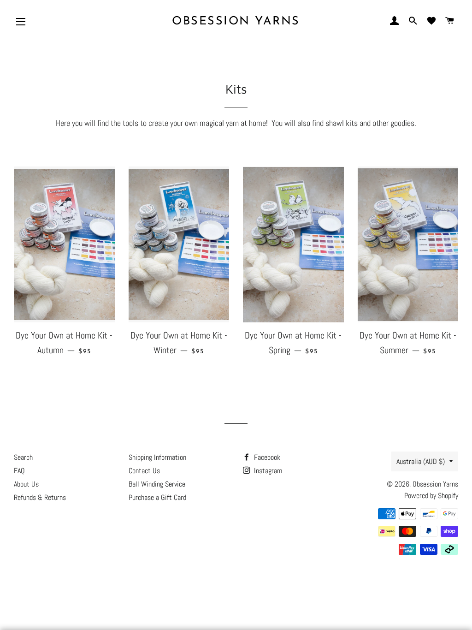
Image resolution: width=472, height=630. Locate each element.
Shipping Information (157, 457)
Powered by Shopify (431, 495)
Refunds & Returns (40, 497)
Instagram (267, 470)
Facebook (266, 457)
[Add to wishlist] (105, 178)
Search (23, 457)
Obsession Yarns (236, 21)
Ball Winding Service (157, 484)
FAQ (19, 470)
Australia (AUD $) (420, 461)
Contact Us (144, 470)
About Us (26, 484)
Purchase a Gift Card (157, 497)
